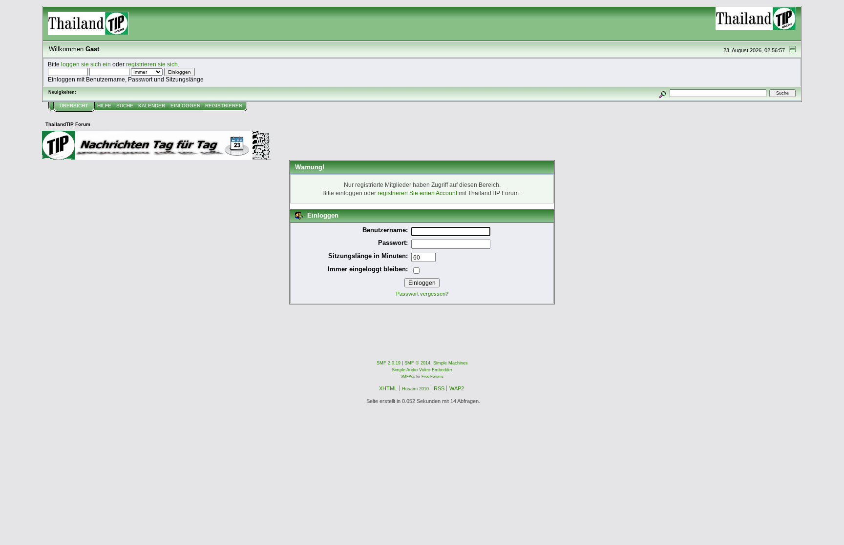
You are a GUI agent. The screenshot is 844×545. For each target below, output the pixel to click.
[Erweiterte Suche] (662, 93)
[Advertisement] (220, 326)
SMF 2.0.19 (389, 363)
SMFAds (408, 376)
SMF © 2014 (417, 363)
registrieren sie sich (152, 64)
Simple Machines (450, 363)
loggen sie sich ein (86, 64)
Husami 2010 (415, 388)
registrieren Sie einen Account (417, 193)
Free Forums (432, 376)
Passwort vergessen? (422, 294)
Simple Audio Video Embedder (422, 369)
